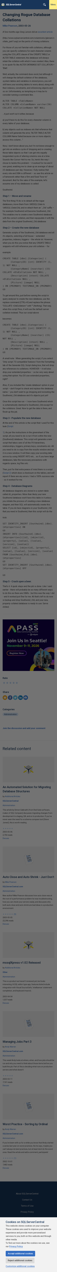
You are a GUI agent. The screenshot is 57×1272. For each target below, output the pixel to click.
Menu (53, 4)
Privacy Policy (16, 1246)
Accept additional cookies (20, 1253)
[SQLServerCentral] (2, 4)
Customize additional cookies (20, 1266)
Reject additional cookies (20, 1260)
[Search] (44, 4)
